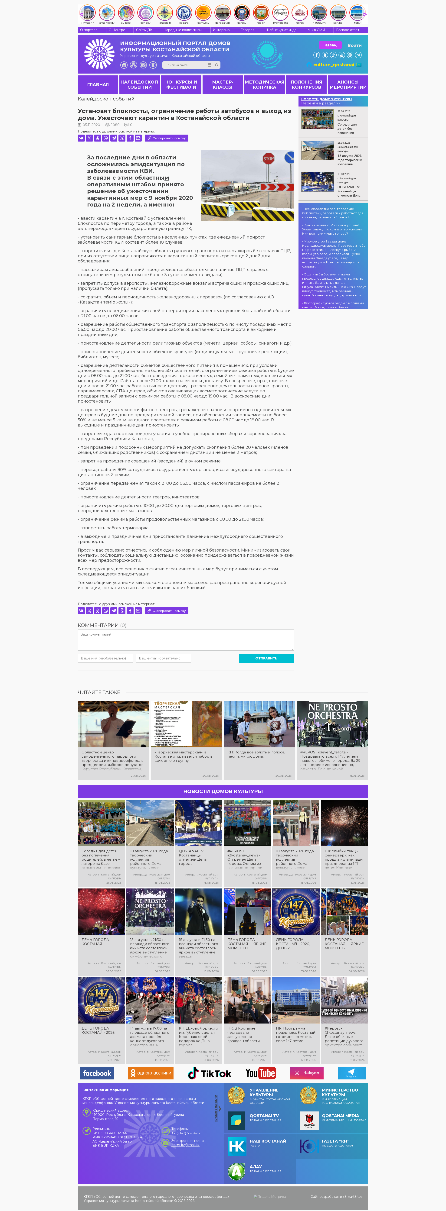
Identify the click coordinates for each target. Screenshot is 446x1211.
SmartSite (352, 1197)
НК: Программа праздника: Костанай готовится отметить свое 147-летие (295, 1034)
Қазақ (330, 45)
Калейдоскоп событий (106, 99)
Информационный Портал (344, 1117)
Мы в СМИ (316, 30)
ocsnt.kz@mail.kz (185, 1145)
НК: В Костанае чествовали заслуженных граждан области (243, 1034)
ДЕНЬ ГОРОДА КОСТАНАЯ (95, 942)
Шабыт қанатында (281, 30)
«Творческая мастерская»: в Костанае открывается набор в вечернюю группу (183, 756)
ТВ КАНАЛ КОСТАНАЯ (266, 1117)
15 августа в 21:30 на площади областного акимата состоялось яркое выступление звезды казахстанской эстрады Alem (198, 948)
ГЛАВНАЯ (98, 84)
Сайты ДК (144, 30)
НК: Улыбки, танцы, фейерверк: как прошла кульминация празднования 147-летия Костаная (344, 859)
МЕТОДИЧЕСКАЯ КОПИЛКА (264, 85)
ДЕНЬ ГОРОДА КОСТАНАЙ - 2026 (98, 1030)
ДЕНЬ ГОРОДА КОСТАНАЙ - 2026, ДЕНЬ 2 (293, 944)
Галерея (247, 30)
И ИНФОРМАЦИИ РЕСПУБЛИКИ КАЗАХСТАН (341, 1096)
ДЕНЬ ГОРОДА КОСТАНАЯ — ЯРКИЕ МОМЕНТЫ (246, 944)
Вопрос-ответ (347, 30)
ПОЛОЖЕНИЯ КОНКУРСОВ (306, 85)
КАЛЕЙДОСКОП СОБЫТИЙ (139, 85)
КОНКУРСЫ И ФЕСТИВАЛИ (181, 85)
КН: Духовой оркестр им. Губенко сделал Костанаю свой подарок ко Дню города (198, 1036)
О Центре (117, 30)
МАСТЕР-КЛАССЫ (222, 85)
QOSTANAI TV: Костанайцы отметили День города (193, 857)
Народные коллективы (183, 30)
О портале (89, 30)
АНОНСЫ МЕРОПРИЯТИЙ (348, 85)
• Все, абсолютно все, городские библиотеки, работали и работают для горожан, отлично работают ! (332, 213)
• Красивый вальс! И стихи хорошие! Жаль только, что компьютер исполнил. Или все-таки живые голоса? (333, 229)
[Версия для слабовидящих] (153, 65)
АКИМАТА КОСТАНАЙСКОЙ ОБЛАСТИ (270, 1096)
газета (268, 1143)
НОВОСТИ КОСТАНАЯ (338, 1143)
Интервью (221, 30)
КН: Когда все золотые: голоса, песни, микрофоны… (256, 754)
